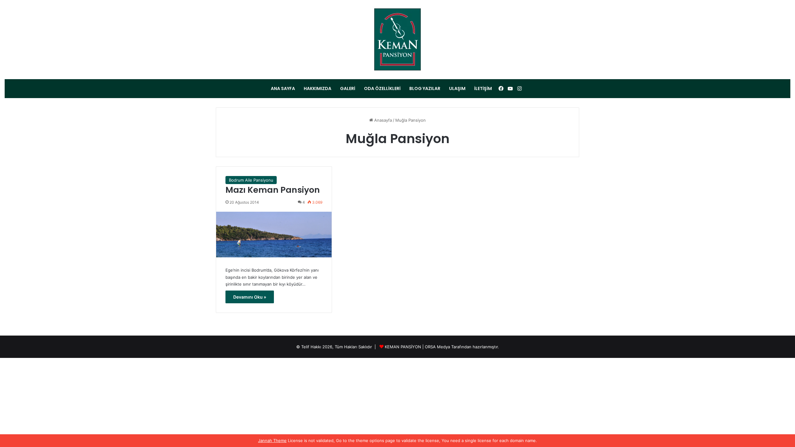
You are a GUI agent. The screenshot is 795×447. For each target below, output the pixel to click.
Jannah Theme (272, 440)
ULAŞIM (457, 88)
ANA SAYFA (283, 88)
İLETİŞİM (483, 88)
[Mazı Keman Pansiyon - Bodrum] (397, 39)
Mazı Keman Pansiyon (272, 190)
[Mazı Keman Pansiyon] (274, 234)
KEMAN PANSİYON (403, 346)
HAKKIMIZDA (317, 88)
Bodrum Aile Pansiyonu (251, 180)
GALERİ (347, 88)
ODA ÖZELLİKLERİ (382, 88)
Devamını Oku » (249, 297)
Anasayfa (382, 120)
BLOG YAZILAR (424, 88)
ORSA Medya (437, 346)
